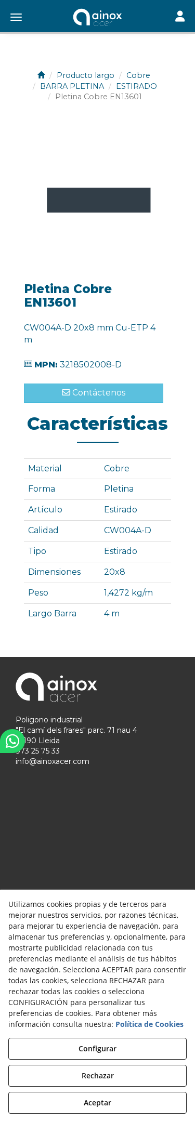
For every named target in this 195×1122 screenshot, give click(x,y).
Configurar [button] (97, 1048)
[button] (97, 18)
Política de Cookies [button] (149, 1024)
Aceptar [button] (97, 1102)
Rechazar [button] (98, 1075)
